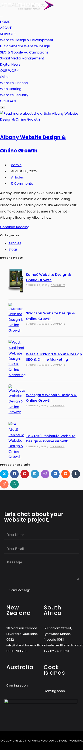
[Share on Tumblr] (76, 474)
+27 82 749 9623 (56, 651)
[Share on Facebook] (14, 474)
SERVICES (8, 33)
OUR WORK (9, 70)
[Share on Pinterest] (24, 474)
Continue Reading (16, 227)
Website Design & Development (26, 40)
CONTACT (8, 101)
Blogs (13, 249)
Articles (17, 177)
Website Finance (14, 82)
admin (16, 165)
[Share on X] (4, 474)
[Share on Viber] (45, 474)
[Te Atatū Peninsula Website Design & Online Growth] (16, 441)
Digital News (10, 64)
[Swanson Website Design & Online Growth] (16, 318)
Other (5, 76)
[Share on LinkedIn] (35, 474)
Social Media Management (22, 58)
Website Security (14, 95)
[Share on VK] (55, 474)
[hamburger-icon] (1, 16)
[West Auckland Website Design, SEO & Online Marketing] (16, 359)
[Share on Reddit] (65, 474)
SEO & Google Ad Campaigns (24, 52)
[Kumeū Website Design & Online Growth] (16, 279)
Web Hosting (10, 88)
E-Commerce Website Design (25, 46)
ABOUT (6, 27)
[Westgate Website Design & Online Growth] (16, 399)
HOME (5, 21)
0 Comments (22, 183)
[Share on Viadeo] (4, 484)
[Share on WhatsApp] (14, 484)
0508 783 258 (16, 651)
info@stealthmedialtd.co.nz (28, 645)
